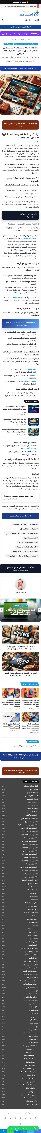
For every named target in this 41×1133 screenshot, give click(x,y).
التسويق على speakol (30, 851)
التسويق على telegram (29, 854)
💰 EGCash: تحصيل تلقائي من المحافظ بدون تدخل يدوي (20, 34)
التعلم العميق (32, 945)
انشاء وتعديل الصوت (30, 952)
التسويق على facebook (29, 828)
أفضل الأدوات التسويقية (31, 786)
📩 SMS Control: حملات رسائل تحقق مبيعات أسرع (20, 125)
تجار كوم (16, 551)
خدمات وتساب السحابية (26, 1085)
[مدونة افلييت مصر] (28, 13)
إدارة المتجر (33, 991)
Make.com (33, 1043)
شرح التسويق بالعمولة (29, 880)
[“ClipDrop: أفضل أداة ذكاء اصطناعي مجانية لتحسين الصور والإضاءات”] (11, 717)
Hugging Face (31, 919)
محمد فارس (28, 61)
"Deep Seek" (32, 890)
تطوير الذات (8, 44)
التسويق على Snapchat (29, 848)
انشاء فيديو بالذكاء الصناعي (28, 948)
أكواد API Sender (29, 1069)
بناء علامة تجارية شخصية (26, 547)
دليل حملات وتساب (28, 1095)
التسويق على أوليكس (30, 874)
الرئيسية (25, 39)
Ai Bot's (34, 900)
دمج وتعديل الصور (31, 978)
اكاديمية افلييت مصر (31, 796)
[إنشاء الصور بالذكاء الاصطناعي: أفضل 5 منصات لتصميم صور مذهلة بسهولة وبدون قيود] (30, 717)
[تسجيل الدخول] (26, 20)
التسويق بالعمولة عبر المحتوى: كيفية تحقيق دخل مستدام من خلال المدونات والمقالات (11, 703)
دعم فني (32, 1091)
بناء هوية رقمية (30, 551)
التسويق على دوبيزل (30, 877)
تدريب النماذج (32, 968)
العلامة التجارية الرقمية (27, 542)
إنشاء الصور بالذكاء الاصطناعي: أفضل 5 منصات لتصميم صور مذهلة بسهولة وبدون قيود (30, 727)
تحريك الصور (32, 958)
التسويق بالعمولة (16, 39)
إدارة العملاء (31, 1075)
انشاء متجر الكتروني (32, 987)
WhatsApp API (31, 1101)
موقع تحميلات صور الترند (30, 1033)
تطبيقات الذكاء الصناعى (29, 971)
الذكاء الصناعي (33, 887)
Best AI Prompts (31, 903)
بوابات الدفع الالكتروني (30, 997)
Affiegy (33, 524)
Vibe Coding (32, 935)
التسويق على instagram (29, 835)
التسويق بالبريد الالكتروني (29, 818)
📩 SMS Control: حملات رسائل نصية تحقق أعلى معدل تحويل (20, 771)
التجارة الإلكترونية (29, 533)
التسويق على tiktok (30, 857)
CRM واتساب (32, 1039)
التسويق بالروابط (33, 802)
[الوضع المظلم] (30, 20)
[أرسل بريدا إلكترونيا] (23, 61)
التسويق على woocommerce (27, 867)
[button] (23, 1128)
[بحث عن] (3, 20)
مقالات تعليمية (33, 1030)
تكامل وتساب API (28, 1078)
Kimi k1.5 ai (33, 922)
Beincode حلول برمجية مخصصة (20, 516)
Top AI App (32, 929)
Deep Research (31, 906)
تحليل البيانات (34, 1007)
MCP (35, 926)
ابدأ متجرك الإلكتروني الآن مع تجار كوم (20, 568)
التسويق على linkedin (30, 838)
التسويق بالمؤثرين (31, 822)
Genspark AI (32, 909)
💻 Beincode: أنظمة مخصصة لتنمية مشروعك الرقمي (20, 68)
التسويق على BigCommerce (27, 825)
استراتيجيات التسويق (28, 529)
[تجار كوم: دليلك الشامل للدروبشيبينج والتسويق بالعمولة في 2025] (33, 422)
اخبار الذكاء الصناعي (30, 939)
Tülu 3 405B (32, 932)
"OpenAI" (33, 893)
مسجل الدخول (25, 746)
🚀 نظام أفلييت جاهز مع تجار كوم (20, 27)
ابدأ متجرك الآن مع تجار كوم (28, 215)
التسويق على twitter (30, 864)
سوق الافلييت (34, 1023)
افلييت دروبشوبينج (32, 792)
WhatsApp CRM (19, 524)
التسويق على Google (30, 831)
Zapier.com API (29, 1056)
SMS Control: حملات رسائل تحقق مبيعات (20, 324)
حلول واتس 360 (29, 1082)
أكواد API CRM (30, 1065)
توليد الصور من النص (30, 974)
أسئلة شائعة (30, 1062)
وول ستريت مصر (32, 1104)
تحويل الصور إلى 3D (30, 961)
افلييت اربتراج (34, 789)
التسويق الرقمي (12, 533)
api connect (30, 1052)
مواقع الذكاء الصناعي (30, 984)
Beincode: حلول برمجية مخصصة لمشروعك (18, 497)
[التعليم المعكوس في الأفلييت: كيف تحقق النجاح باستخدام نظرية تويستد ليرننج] (33, 409)
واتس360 (10, 556)
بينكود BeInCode (31, 955)
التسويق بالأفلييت (31, 815)
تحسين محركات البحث (27, 556)
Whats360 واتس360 (30, 1046)
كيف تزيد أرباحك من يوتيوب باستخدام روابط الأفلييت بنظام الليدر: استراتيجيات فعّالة (30, 703)
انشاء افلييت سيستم (30, 994)
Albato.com (30, 1049)
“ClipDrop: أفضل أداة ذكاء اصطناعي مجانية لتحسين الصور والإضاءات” (11, 726)
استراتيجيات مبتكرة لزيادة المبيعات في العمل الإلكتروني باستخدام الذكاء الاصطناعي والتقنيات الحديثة (20, 612)
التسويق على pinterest (29, 841)
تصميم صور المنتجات (27, 981)
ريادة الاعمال (34, 1020)
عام (37, 1026)
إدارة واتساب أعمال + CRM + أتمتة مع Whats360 (20, 756)
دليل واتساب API (29, 1098)
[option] (20, 610)
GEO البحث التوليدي (30, 913)
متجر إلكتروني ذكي (30, 1000)
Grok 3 (34, 916)
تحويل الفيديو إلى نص (30, 965)
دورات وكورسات (33, 1017)
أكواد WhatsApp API (27, 1072)
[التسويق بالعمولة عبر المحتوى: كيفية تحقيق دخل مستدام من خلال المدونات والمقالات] (11, 693)
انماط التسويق (19, 44)
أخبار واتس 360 (29, 1059)
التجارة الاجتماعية (31, 942)
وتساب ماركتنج (33, 1036)
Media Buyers (32, 809)
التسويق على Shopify (30, 844)
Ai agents (33, 896)
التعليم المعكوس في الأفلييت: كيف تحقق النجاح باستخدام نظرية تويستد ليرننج (14, 409)
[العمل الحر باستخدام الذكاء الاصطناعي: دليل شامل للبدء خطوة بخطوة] (33, 432)
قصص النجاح (32, 883)
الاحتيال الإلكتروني (32, 799)
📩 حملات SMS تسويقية (20, 2)
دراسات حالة (30, 1088)
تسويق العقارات (33, 1010)
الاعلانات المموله (31, 812)
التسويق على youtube (29, 870)
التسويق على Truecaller (29, 861)
